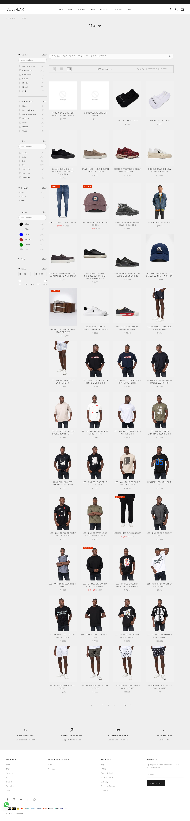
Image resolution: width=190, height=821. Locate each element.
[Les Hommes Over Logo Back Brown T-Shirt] (63, 410)
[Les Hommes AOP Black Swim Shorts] (160, 306)
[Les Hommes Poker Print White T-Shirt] (95, 410)
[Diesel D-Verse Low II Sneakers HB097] (127, 306)
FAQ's (103, 769)
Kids (93, 9)
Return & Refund (108, 786)
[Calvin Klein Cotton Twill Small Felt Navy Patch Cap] (160, 252)
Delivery (104, 782)
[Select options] (73, 107)
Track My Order (107, 773)
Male (23, 18)
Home (8, 18)
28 (125, 705)
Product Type (27, 101)
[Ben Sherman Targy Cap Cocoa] (95, 201)
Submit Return (107, 777)
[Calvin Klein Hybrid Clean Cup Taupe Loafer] (95, 148)
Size (23, 141)
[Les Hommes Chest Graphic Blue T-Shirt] (63, 461)
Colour (24, 212)
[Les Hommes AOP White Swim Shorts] (63, 359)
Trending (117, 9)
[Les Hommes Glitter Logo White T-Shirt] (127, 410)
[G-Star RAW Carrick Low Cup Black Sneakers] (127, 252)
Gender (24, 188)
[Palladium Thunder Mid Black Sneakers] (127, 201)
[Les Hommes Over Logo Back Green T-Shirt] (95, 512)
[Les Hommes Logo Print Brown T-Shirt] (127, 461)
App (50, 764)
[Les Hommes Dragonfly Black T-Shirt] (63, 613)
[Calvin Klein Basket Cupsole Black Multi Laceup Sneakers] (95, 252)
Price (23, 269)
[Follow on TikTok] (27, 799)
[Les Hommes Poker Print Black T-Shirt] (63, 512)
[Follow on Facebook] (7, 799)
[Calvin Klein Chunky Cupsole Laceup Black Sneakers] (63, 148)
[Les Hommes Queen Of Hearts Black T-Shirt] (127, 563)
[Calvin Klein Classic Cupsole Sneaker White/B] (95, 306)
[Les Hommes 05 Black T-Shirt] (160, 461)
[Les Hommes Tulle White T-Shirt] (63, 563)
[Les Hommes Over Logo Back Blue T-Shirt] (160, 359)
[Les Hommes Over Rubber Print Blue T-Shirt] (127, 359)
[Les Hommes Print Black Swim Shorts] (160, 664)
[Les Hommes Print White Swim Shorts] (127, 664)
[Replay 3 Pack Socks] (127, 99)
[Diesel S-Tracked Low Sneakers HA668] (160, 148)
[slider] (20, 281)
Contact (51, 769)
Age (23, 259)
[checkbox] (32, 66)
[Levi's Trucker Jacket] (160, 201)
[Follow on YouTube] (21, 799)
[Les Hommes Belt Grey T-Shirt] (160, 512)
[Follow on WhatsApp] (34, 799)
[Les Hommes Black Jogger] (127, 512)
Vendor (24, 55)
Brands (103, 9)
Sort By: (152, 69)
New (61, 9)
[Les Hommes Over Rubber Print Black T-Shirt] (95, 359)
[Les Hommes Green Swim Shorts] (95, 664)
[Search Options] (171, 56)
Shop (16, 18)
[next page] (131, 705)
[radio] (54, 69)
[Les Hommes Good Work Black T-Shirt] (160, 613)
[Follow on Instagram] (14, 799)
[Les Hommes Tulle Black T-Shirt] (95, 613)
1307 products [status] (104, 69)
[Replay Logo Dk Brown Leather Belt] (63, 307)
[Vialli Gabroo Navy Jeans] (63, 201)
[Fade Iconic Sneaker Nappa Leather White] (63, 95)
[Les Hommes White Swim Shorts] (63, 664)
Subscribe (155, 783)
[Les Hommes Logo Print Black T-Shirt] (95, 461)
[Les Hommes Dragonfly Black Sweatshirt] (95, 563)
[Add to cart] (137, 115)
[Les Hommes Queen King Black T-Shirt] (127, 613)
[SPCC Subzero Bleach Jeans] (95, 95)
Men (70, 9)
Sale (129, 9)
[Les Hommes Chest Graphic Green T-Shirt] (160, 410)
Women (82, 9)
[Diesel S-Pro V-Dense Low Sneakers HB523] (127, 148)
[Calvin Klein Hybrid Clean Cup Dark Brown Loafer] (63, 252)
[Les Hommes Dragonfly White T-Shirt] (160, 563)
